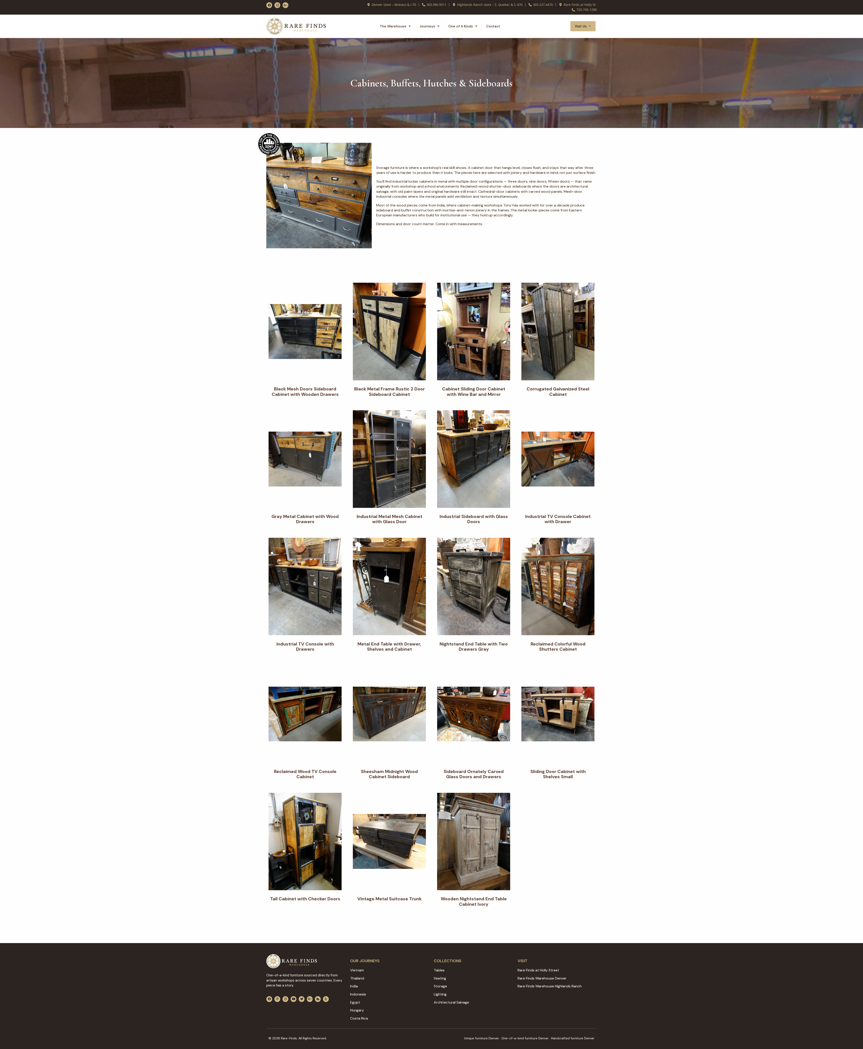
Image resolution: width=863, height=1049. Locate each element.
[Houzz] (318, 999)
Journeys (427, 26)
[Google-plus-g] (285, 5)
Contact (493, 26)
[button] (561, 26)
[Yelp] (326, 999)
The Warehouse (393, 26)
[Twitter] (302, 999)
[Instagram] (277, 5)
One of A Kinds (460, 26)
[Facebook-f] (269, 5)
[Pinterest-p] (277, 999)
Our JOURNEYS (365, 961)
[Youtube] (293, 999)
